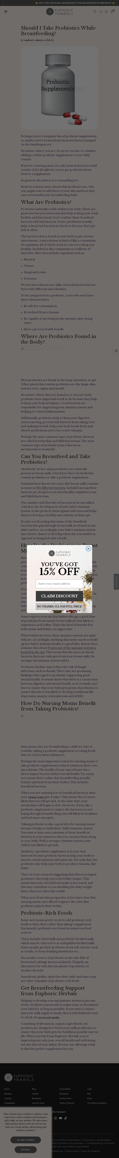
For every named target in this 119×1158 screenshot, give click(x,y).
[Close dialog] (88, 548)
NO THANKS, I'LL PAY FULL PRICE (59, 606)
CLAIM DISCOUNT (59, 596)
